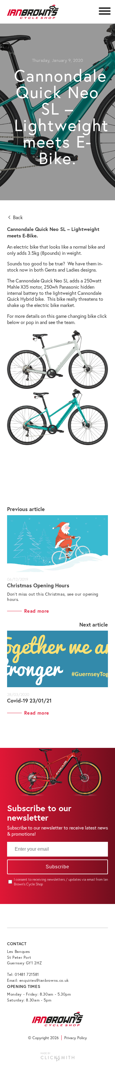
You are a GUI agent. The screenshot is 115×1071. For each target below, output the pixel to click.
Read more (36, 611)
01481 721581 (27, 974)
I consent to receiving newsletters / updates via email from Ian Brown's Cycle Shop (61, 881)
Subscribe (57, 866)
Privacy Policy (75, 1037)
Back (17, 217)
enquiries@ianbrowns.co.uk (44, 980)
